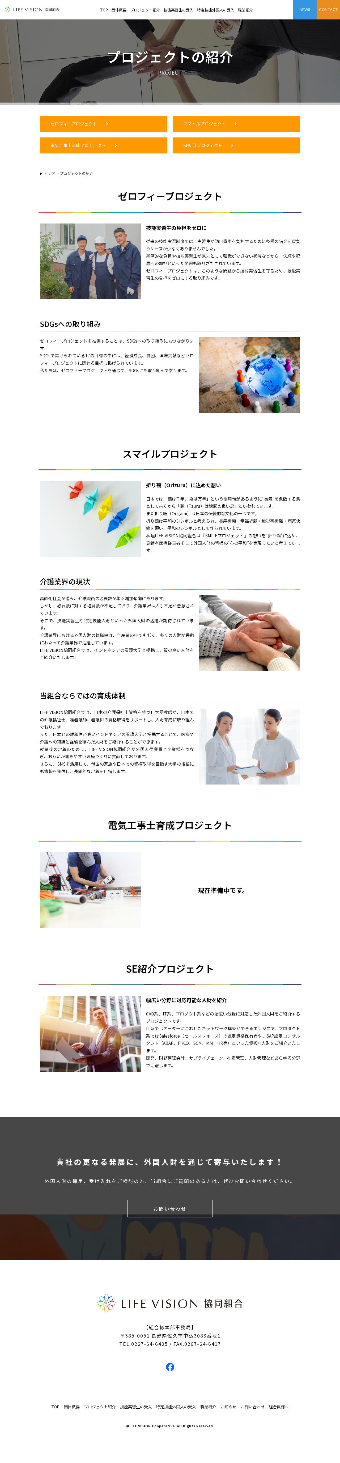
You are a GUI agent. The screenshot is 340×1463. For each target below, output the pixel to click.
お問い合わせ (170, 1208)
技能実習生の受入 (178, 10)
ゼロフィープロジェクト (73, 123)
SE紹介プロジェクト (202, 145)
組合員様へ (279, 1406)
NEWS (305, 9)
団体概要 (119, 10)
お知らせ (228, 1406)
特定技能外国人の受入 (215, 10)
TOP (104, 10)
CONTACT (328, 9)
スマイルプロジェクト (204, 123)
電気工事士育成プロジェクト (78, 145)
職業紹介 (245, 10)
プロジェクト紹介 (145, 10)
